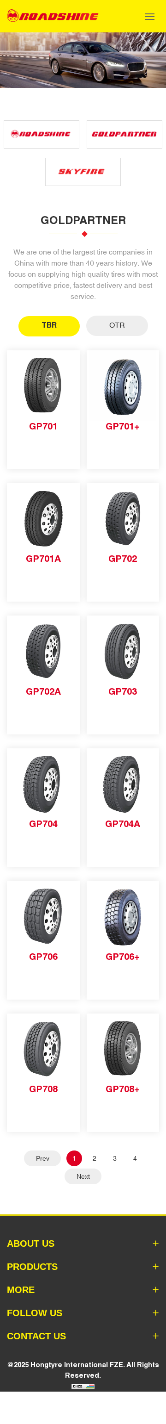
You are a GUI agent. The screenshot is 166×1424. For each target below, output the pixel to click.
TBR (49, 325)
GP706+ (123, 956)
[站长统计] (83, 1385)
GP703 (122, 691)
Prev (42, 1158)
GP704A (122, 823)
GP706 (43, 956)
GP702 (122, 558)
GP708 (43, 1088)
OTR (117, 325)
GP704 (43, 823)
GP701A (43, 558)
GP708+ (123, 1088)
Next (83, 1176)
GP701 (43, 426)
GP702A (43, 691)
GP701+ (123, 426)
